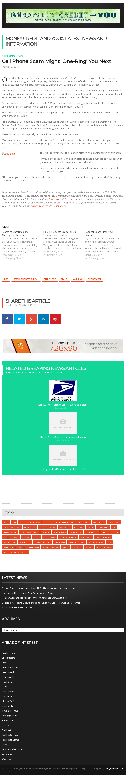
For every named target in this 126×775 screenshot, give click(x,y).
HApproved (7, 696)
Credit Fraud (8, 672)
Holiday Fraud (59, 532)
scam (109, 542)
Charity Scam (99, 522)
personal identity (42, 542)
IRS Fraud (14, 537)
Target (66, 547)
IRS (5, 537)
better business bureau (26, 279)
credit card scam (47, 527)
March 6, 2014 (63, 472)
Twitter (68, 199)
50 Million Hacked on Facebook (17, 607)
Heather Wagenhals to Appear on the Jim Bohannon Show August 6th (35, 597)
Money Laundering (67, 537)
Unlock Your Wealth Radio (15, 552)
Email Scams (8, 682)
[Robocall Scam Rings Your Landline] (105, 245)
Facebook (54, 199)
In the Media (8, 706)
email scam (79, 527)
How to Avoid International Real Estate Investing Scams (28, 593)
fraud (4, 686)
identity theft (92, 532)
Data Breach (8, 677)
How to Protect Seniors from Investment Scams (63, 436)
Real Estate (7, 730)
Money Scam (86, 537)
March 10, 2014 (10, 66)
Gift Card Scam (10, 532)
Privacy (5, 725)
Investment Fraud (10, 710)
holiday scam (76, 532)
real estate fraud (77, 542)
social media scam (50, 547)
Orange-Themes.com (114, 768)
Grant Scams (8, 691)
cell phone (50, 279)
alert (6, 522)
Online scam (25, 542)
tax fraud (77, 547)
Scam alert (8, 547)
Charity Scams (8, 657)
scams (19, 547)
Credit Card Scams (11, 667)
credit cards (30, 527)
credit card (114, 522)
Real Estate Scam (96, 542)
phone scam (94, 279)
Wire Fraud (7, 759)
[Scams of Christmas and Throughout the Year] (22, 245)
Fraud (64, 279)
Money (36, 537)
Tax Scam (89, 547)
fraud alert (103, 527)
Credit (5, 662)
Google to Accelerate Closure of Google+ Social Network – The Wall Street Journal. (41, 602)
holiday (45, 532)
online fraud (10, 542)
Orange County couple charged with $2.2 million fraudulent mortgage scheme (39, 588)
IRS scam (25, 537)
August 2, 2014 (63, 440)
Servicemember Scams (12, 749)
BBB (6, 279)
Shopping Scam (32, 547)
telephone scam (104, 547)
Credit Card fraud (12, 527)
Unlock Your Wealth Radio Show (48, 205)
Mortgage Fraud (102, 537)
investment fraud (110, 532)
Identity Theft (8, 701)
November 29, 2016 (63, 408)
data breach (64, 527)
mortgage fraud (9, 715)
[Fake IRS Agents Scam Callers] (64, 243)
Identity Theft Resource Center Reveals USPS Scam (63, 404)
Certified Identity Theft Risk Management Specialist (66, 522)
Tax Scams (7, 754)
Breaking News (12, 56)
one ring (78, 279)
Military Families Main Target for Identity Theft (63, 469)
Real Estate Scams (10, 739)
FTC (114, 527)
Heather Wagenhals (29, 532)
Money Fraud (49, 537)
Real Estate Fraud (10, 735)
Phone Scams (8, 720)
